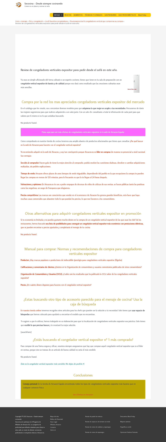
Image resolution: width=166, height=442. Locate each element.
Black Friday (142, 15)
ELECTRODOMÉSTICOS (127, 15)
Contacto (53, 427)
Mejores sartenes (125, 421)
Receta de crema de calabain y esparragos (98, 427)
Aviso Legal (53, 422)
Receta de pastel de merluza (93, 416)
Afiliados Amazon (55, 424)
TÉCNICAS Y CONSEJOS (93, 15)
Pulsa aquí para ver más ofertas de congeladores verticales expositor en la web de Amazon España (83, 132)
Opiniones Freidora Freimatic (129, 432)
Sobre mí (53, 430)
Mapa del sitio (54, 416)
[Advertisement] (83, 51)
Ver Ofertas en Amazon (83, 394)
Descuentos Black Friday (127, 416)
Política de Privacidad (56, 419)
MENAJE (57, 15)
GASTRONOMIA (110, 15)
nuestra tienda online (32, 310)
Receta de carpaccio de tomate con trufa (97, 421)
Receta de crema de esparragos (94, 432)
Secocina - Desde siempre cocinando (44, 3)
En (22, 310)
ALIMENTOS (78, 15)
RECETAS (68, 15)
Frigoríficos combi (125, 427)
